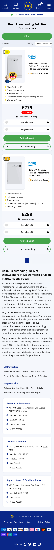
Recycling (21, 392)
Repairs (38, 392)
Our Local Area (18, 388)
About (6, 371)
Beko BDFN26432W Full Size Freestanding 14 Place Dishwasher (39, 66)
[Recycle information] (48, 129)
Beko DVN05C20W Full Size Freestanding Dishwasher (39, 173)
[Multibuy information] (47, 146)
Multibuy (30, 392)
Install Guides (9, 392)
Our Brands (15, 371)
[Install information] (48, 122)
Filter (27, 36)
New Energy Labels (34, 388)
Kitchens (41, 371)
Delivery (7, 388)
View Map (22, 411)
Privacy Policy (44, 522)
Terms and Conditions (13, 522)
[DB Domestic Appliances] (28, 6)
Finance (25, 371)
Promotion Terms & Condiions (35, 376)
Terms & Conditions (12, 376)
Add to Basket (27, 138)
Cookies (30, 522)
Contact (33, 371)
